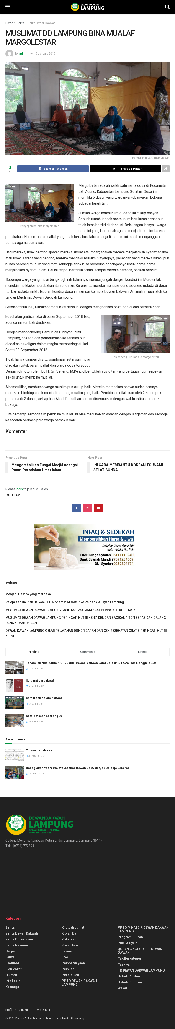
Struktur (24, 1009)
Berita (20, 23)
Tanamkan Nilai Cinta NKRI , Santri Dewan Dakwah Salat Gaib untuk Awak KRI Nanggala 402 (91, 663)
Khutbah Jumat (73, 927)
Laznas (67, 951)
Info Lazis (12, 981)
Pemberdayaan (73, 963)
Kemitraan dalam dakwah (44, 698)
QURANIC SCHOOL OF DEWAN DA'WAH (140, 950)
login (19, 489)
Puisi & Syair (127, 943)
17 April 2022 (36, 773)
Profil (8, 1009)
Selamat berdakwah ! (41, 680)
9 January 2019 (45, 53)
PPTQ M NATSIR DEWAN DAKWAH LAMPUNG (143, 929)
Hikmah (11, 975)
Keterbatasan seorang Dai (45, 716)
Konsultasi (70, 945)
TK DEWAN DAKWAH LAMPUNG (141, 970)
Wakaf (122, 988)
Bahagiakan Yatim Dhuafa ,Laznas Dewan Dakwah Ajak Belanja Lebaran (78, 768)
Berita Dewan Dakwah (41, 23)
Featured (12, 963)
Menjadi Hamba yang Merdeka (28, 594)
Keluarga (12, 987)
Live (65, 957)
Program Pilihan (130, 937)
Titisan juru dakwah (40, 750)
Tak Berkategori (130, 958)
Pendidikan (70, 975)
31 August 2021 (37, 756)
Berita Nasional (17, 945)
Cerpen (10, 951)
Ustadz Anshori (129, 976)
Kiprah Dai (69, 933)
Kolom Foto (71, 939)
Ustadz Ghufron (130, 982)
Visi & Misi (44, 1009)
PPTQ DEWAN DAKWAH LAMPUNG (79, 982)
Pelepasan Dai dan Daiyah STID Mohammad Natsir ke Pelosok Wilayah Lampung (64, 602)
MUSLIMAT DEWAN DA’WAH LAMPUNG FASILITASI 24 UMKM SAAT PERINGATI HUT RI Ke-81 (71, 610)
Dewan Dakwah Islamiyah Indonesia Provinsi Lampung (49, 1018)
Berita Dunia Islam (19, 939)
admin (23, 53)
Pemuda (68, 969)
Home (9, 23)
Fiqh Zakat (13, 969)
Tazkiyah (124, 964)
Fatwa (9, 957)
